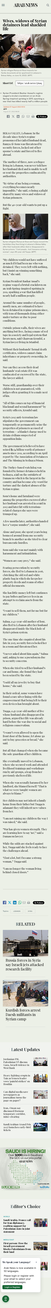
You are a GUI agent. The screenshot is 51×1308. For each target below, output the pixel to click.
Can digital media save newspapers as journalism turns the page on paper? (15, 1096)
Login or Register (12, 1287)
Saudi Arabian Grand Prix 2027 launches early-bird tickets (17, 1127)
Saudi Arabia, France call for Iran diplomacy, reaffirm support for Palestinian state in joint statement (17, 1225)
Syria (30, 911)
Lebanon (16, 911)
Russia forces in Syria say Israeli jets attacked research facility (25, 964)
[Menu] (3, 5)
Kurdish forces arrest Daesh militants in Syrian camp (23, 1014)
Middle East (8, 1240)
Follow (43, 116)
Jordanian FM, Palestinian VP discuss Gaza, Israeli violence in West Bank (16, 1063)
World (6, 1217)
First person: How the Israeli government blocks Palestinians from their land (17, 1247)
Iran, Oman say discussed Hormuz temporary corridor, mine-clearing (14, 1112)
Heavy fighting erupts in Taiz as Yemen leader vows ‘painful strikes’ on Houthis (16, 1080)
